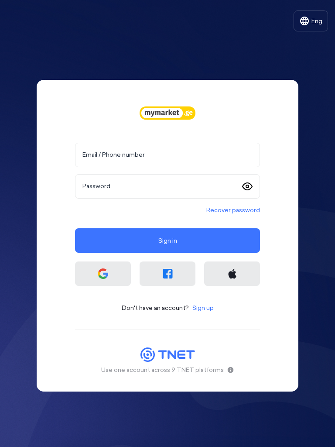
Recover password (233, 210)
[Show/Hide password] (247, 186)
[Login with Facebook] (167, 273)
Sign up (203, 307)
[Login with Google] (103, 273)
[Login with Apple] (232, 273)
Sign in (167, 240)
